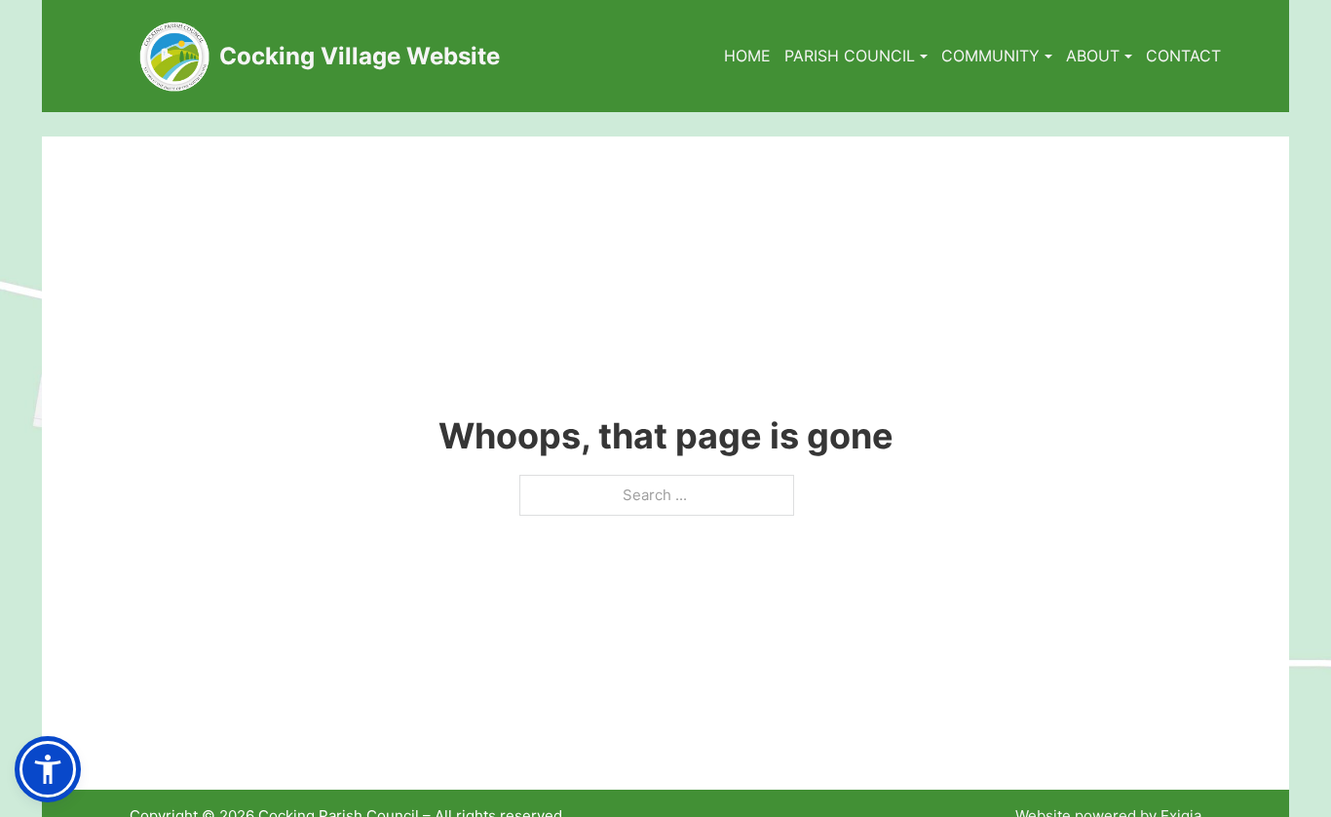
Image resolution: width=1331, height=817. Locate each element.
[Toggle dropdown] (924, 56)
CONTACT (1183, 55)
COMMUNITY (990, 55)
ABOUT (1093, 55)
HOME (747, 55)
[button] (47, 769)
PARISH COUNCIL (849, 55)
